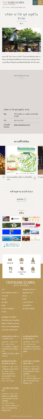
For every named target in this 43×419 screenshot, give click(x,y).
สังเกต (25, 296)
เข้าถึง (25, 299)
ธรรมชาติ (5, 296)
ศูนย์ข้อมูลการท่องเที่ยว (9, 317)
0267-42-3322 (18, 120)
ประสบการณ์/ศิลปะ (8, 308)
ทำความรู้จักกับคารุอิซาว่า (10, 293)
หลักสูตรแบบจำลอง (29, 289)
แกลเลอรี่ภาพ (27, 305)
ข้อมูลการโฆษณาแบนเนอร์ (10, 323)
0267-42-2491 (31, 344)
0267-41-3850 (10, 403)
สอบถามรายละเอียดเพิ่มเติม (10, 326)
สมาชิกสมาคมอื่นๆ (28, 308)
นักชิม (4, 305)
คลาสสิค (4, 302)
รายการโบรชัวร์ (28, 302)
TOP (3, 289)
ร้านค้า (4, 312)
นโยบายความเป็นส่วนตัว (10, 330)
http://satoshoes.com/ (22, 125)
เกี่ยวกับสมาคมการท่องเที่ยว (10, 320)
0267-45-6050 (10, 381)
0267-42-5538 (10, 344)
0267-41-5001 (31, 376)
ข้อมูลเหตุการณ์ (28, 293)
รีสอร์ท (4, 299)
